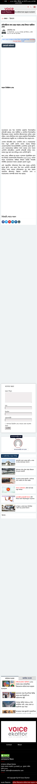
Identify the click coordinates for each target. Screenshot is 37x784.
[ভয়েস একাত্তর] (18, 731)
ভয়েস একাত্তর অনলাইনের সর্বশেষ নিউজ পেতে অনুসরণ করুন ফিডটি (18, 40)
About (20, 745)
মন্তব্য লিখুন (8, 391)
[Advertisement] (18, 67)
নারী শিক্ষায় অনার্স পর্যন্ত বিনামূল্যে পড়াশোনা (25, 497)
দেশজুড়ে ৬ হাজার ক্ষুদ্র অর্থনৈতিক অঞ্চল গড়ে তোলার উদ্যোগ (24, 507)
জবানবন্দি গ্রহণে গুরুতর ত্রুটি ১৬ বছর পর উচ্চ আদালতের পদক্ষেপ (25, 461)
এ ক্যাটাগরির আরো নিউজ (9, 456)
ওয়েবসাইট (8, 418)
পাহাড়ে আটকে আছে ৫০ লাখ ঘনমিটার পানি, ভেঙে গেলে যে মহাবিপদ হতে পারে (24, 704)
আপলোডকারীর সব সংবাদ (20, 449)
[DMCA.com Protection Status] (5, 756)
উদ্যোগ (12, 18)
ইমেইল (7, 412)
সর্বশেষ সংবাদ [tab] (9, 678)
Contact (9, 745)
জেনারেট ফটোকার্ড (8, 45)
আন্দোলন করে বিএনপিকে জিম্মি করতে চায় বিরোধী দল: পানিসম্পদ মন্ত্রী (25, 695)
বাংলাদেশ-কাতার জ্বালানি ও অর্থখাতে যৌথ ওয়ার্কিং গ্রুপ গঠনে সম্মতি (25, 479)
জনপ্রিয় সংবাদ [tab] (27, 678)
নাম (6, 406)
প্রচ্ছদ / (6, 18)
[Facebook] (3, 221)
